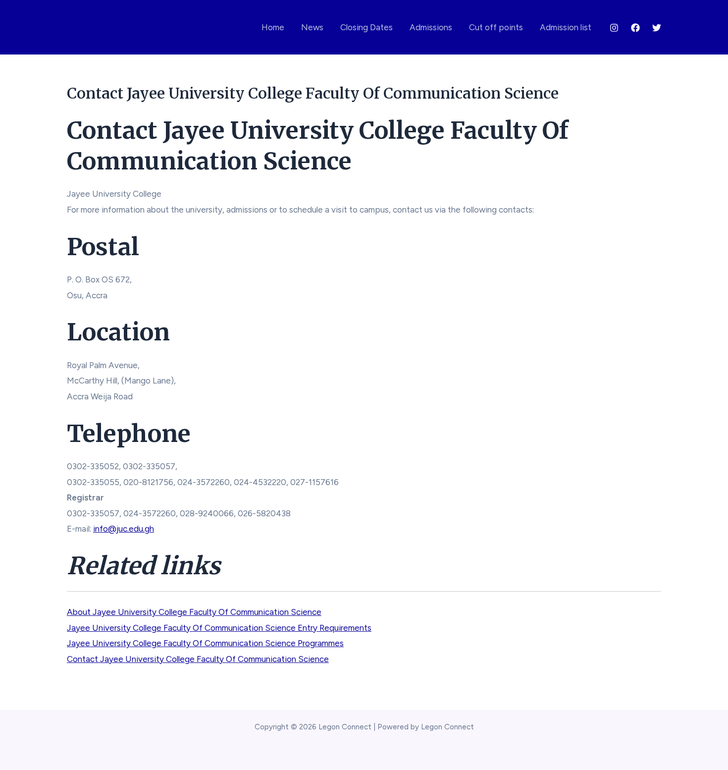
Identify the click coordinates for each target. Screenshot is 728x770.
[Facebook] (635, 27)
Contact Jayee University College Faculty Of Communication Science (198, 659)
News (312, 27)
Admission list (565, 27)
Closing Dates (366, 27)
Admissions (431, 27)
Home (272, 27)
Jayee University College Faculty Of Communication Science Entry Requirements (219, 628)
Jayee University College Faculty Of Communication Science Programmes (205, 643)
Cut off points (496, 27)
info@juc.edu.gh (123, 529)
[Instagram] (614, 27)
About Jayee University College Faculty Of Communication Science (194, 612)
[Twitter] (656, 27)
